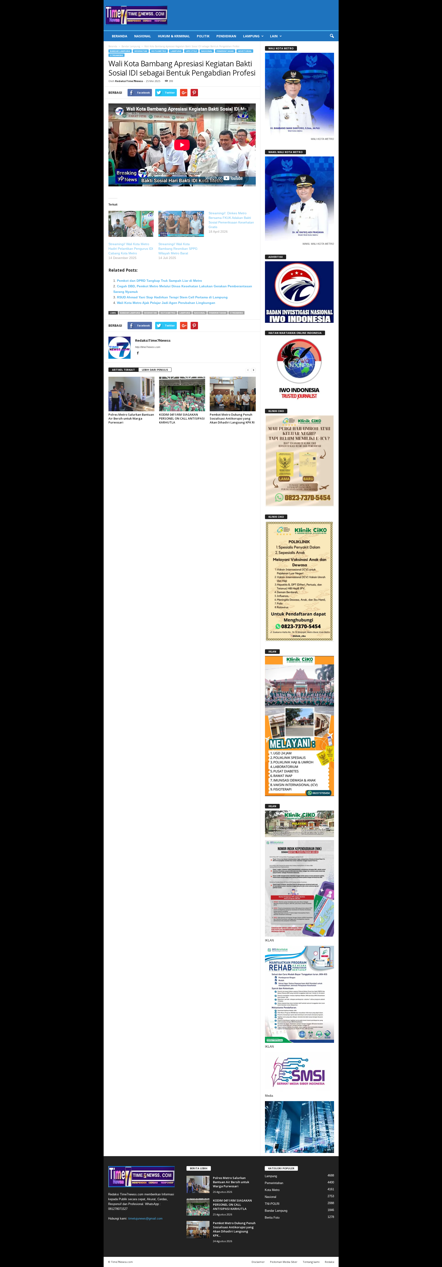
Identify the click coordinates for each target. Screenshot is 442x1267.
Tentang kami (311, 1262)
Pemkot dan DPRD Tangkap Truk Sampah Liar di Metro (159, 280)
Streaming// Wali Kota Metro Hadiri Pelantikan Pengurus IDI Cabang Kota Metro (130, 248)
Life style (191, 51)
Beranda (119, 36)
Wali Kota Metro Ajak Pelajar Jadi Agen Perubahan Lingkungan (166, 303)
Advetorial (245, 51)
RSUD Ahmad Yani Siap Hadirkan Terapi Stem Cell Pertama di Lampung (172, 297)
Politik (203, 36)
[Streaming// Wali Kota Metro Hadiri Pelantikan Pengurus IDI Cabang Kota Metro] (131, 224)
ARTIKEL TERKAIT (123, 369)
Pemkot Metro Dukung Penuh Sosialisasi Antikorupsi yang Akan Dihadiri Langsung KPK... (234, 1229)
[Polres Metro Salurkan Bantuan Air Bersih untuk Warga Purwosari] (131, 394)
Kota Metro (158, 51)
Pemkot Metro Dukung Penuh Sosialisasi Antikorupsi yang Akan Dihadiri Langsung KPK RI (232, 418)
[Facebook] (138, 353)
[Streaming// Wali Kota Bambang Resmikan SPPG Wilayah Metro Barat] (181, 224)
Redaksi (329, 1262)
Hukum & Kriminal (174, 36)
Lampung (251, 36)
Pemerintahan (225, 51)
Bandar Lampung (131, 46)
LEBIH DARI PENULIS (155, 369)
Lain (274, 36)
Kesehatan (140, 51)
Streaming (116, 55)
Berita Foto (272, 1217)
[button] (332, 36)
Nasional (142, 36)
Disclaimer (258, 1262)
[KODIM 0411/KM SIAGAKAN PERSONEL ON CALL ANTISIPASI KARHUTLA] (182, 394)
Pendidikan (226, 36)
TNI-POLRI (272, 1203)
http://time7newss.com (147, 347)
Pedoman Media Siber (283, 1262)
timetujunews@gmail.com (145, 1218)
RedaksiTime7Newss (129, 81)
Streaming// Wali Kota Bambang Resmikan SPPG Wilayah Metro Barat (178, 248)
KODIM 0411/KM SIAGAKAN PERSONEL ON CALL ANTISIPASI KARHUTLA (182, 418)
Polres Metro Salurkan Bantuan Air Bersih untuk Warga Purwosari (131, 418)
